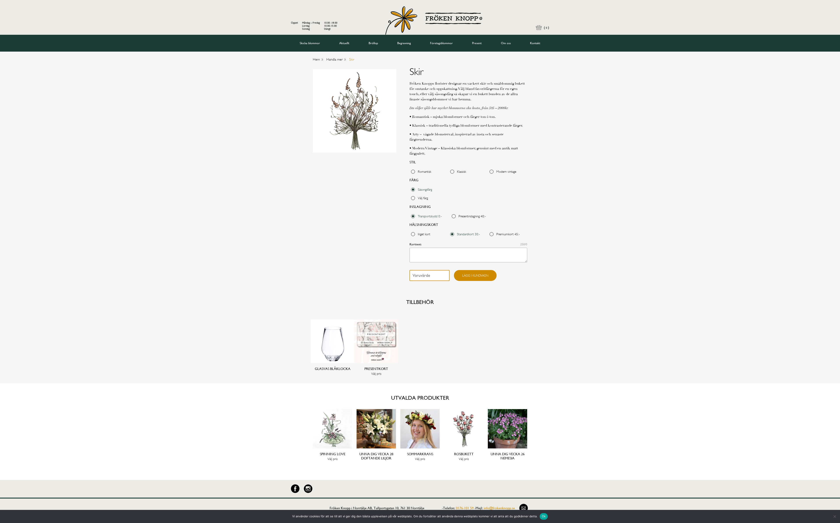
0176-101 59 (465, 508)
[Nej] (834, 516)
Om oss (506, 43)
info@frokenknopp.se (499, 508)
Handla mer (334, 59)
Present (477, 43)
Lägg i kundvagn (475, 275)
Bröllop (373, 43)
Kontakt (535, 43)
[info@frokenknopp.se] (523, 508)
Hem (316, 59)
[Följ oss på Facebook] (295, 489)
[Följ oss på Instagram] (308, 489)
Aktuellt (344, 43)
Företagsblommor (441, 43)
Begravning (404, 43)
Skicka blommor (310, 43)
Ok (544, 516)
